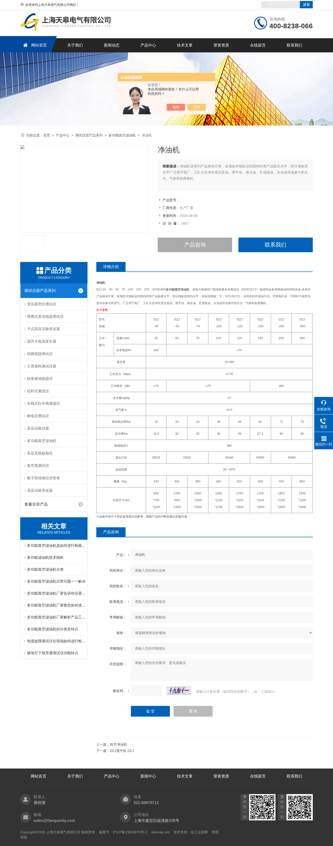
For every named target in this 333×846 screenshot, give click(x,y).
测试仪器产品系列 (89, 135)
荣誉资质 (221, 45)
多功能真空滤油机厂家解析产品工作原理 (56, 617)
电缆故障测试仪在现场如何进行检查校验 (56, 641)
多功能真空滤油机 (122, 135)
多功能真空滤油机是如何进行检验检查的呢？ (56, 545)
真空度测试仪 (38, 465)
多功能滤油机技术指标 (45, 557)
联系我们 (294, 45)
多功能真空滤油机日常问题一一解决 (56, 581)
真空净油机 (118, 744)
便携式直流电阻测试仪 (45, 316)
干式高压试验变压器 (43, 329)
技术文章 (185, 45)
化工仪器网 (199, 832)
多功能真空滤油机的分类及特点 (52, 629)
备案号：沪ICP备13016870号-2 (123, 832)
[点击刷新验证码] (179, 691)
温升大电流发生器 (41, 341)
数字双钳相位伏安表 (43, 478)
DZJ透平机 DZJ (122, 751)
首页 (46, 135)
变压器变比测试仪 (41, 304)
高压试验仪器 (38, 428)
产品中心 (148, 45)
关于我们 (75, 45)
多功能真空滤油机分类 (45, 569)
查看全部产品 (36, 504)
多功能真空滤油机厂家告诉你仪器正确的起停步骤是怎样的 (56, 593)
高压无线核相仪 (40, 453)
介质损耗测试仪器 (41, 366)
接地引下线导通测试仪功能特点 (52, 653)
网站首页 (39, 45)
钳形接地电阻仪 (40, 378)
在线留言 (258, 45)
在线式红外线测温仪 (43, 403)
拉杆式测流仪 (38, 391)
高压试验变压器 (40, 490)
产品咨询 (195, 245)
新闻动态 (111, 45)
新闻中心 (148, 776)
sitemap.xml (160, 832)
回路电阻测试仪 (40, 354)
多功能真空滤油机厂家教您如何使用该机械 (56, 605)
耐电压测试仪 (38, 416)
